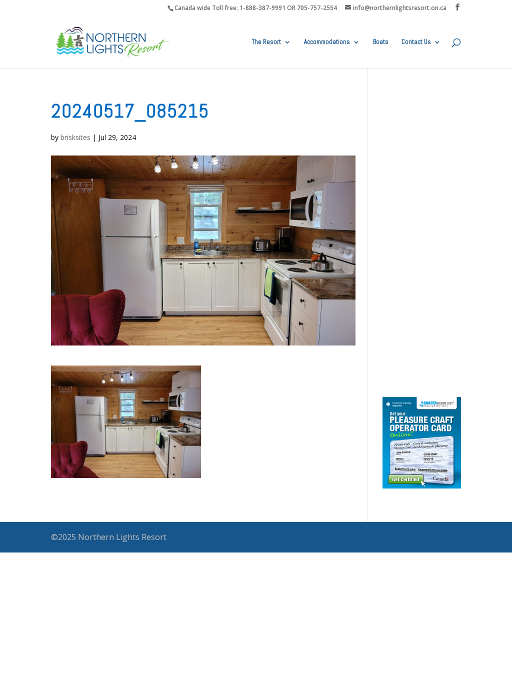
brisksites (75, 137)
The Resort (266, 42)
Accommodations (327, 42)
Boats (380, 42)
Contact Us (416, 42)
